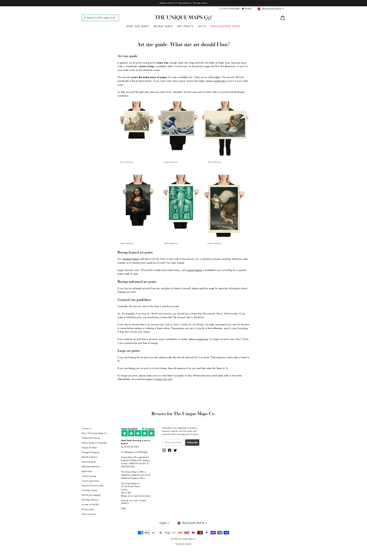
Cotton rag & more (90, 481)
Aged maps (87, 471)
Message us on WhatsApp (136, 452)
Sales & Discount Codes (92, 486)
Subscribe (192, 442)
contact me (219, 81)
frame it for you (164, 379)
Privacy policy (88, 509)
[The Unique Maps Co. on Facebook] (169, 450)
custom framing (194, 270)
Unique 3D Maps (89, 448)
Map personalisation (91, 466)
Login (123, 508)
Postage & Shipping (90, 452)
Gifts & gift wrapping (91, 495)
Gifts (202, 26)
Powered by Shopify (183, 544)
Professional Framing (91, 438)
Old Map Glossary (90, 500)
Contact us (86, 428)
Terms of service (89, 514)
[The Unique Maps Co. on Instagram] (164, 450)
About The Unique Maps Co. (94, 433)
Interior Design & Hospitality (94, 443)
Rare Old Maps (138, 26)
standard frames (130, 259)
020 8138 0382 (131, 447)
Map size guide (89, 462)
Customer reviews (89, 490)
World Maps (163, 26)
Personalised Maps (225, 26)
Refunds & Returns (90, 457)
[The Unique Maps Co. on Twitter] (175, 450)
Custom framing (89, 476)
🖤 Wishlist (247, 9)
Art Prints (185, 26)
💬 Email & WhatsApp (229, 9)
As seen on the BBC (90, 505)
